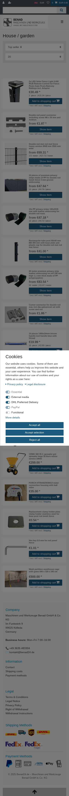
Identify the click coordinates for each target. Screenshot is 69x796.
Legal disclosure (35, 384)
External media (20, 397)
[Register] (10, 3)
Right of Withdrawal (17, 709)
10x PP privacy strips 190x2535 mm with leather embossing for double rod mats (44, 211)
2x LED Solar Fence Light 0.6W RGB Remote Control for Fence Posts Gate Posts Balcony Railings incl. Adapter (44, 84)
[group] (16, 91)
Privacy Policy (14, 705)
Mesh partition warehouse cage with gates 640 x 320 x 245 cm (44, 570)
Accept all (34, 425)
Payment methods (16, 675)
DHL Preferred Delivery (24, 402)
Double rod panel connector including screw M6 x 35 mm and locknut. (45, 117)
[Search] (61, 10)
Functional (17, 412)
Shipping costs (14, 671)
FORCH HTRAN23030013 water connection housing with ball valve (44, 485)
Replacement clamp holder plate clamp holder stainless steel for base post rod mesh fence (44, 514)
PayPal (15, 407)
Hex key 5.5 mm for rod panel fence (43, 541)
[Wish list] (48, 3)
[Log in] (3, 3)
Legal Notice (13, 701)
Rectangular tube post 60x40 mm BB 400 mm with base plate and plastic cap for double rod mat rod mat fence (45, 243)
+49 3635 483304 (19, 648)
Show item (46, 129)
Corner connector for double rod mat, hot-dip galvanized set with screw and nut (45, 307)
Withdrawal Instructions (19, 713)
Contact (10, 667)
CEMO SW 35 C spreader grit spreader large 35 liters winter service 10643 (43, 456)
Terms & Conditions (17, 697)
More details (13, 417)
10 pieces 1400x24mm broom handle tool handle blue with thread (43, 335)
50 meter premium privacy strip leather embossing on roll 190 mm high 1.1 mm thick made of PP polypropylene (45, 274)
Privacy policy (15, 384)
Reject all (34, 439)
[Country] (36, 3)
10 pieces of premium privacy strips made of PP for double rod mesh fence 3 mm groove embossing (45, 178)
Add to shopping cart (44, 101)
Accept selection (34, 432)
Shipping (47, 105)
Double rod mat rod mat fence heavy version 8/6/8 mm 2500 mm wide (45, 146)
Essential (16, 391)
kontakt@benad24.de (21, 652)
